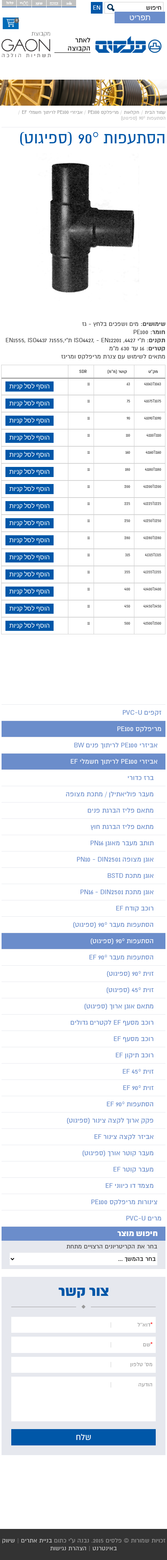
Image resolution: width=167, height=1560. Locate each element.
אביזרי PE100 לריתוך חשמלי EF (52, 112)
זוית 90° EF (138, 1088)
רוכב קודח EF (135, 908)
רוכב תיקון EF (134, 1055)
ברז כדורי (140, 778)
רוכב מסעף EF (133, 1039)
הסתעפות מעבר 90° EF (121, 957)
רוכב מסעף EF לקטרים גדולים (112, 1023)
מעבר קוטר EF (133, 1169)
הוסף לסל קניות (29, 386)
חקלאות (131, 112)
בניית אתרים (36, 1540)
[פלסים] (129, 44)
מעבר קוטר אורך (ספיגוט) (118, 1153)
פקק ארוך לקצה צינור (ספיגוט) (110, 1120)
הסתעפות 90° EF (130, 1104)
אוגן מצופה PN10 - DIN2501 (115, 859)
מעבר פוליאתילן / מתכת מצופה (110, 794)
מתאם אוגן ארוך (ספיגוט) (119, 1006)
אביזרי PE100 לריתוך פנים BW (116, 745)
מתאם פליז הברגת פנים (120, 810)
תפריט (140, 17)
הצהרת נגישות (68, 1548)
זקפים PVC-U (142, 713)
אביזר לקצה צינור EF (124, 1137)
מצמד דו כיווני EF (129, 1186)
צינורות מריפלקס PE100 (124, 1202)
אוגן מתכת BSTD (130, 876)
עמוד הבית (155, 112)
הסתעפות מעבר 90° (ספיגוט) (113, 925)
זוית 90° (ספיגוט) (130, 974)
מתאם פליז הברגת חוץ (122, 827)
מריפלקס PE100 (103, 112)
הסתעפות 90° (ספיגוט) (122, 941)
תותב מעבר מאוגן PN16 (122, 843)
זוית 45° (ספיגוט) (130, 990)
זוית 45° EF (138, 1071)
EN (97, 8)
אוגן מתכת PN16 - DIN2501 (117, 892)
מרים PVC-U (144, 1218)
